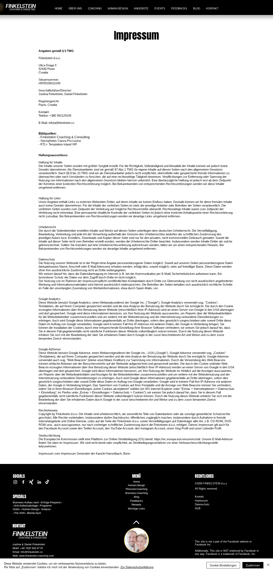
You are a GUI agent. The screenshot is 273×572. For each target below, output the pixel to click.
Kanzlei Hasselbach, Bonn (113, 453)
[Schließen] (268, 565)
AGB (197, 508)
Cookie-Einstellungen (223, 565)
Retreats (136, 504)
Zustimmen (253, 565)
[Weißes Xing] (31, 482)
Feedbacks (136, 500)
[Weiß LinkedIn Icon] (39, 482)
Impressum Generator (75, 453)
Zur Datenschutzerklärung (137, 567)
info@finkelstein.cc (32, 551)
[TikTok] (47, 482)
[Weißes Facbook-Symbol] (23, 482)
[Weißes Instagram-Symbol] (15, 482)
